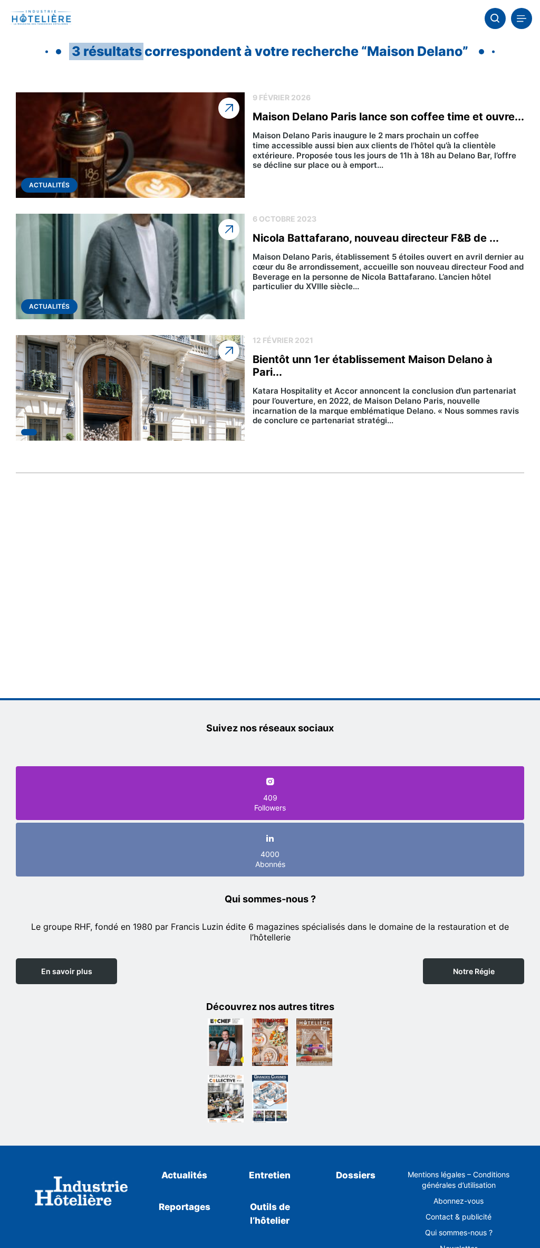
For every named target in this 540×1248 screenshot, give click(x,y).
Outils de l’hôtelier (270, 1214)
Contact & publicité (458, 1216)
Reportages (184, 1207)
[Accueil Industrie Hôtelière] (41, 18)
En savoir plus (66, 971)
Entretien (270, 1175)
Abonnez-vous (458, 1200)
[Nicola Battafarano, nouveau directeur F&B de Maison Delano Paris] (270, 266)
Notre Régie (474, 971)
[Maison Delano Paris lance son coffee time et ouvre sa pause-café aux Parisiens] (270, 145)
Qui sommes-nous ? (459, 1232)
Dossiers (355, 1175)
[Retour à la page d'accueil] (81, 1193)
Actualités (184, 1175)
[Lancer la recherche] (495, 18)
